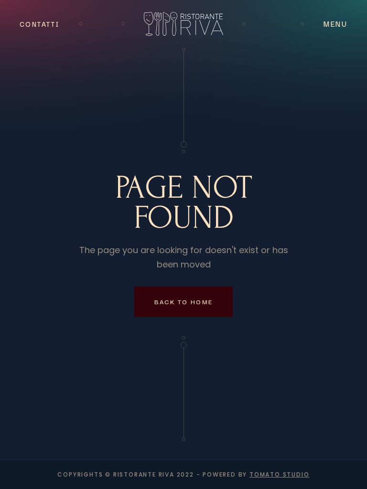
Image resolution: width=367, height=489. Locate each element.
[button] (335, 23)
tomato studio (279, 474)
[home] (183, 24)
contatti (39, 24)
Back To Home (183, 301)
